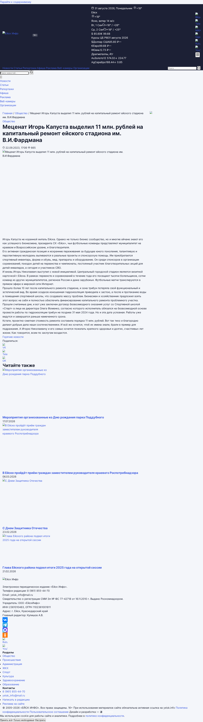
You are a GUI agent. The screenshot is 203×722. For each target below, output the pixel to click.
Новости (8, 68)
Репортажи (29, 68)
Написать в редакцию (16, 699)
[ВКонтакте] (197, 16)
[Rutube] (197, 42)
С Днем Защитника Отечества (25, 528)
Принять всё (6, 720)
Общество (21, 113)
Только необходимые (24, 720)
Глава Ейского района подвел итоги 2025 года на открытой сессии (52, 567)
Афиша (41, 68)
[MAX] (197, 29)
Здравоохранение (14, 680)
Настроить (40, 720)
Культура (8, 676)
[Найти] (198, 68)
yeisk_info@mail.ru (14, 695)
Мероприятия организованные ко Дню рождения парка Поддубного (53, 417)
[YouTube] (197, 49)
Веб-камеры (65, 68)
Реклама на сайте (13, 703)
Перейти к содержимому (15, 1)
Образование (11, 684)
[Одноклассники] (197, 35)
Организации (81, 68)
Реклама (51, 68)
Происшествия (12, 659)
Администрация (12, 664)
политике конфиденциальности (104, 715)
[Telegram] (197, 22)
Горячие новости (13, 336)
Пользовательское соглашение (49, 711)
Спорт (6, 672)
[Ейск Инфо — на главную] (17, 35)
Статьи (18, 68)
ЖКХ (5, 668)
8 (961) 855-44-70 (14, 691)
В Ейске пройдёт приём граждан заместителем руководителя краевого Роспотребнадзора (70, 473)
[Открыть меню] (197, 54)
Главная (8, 113)
